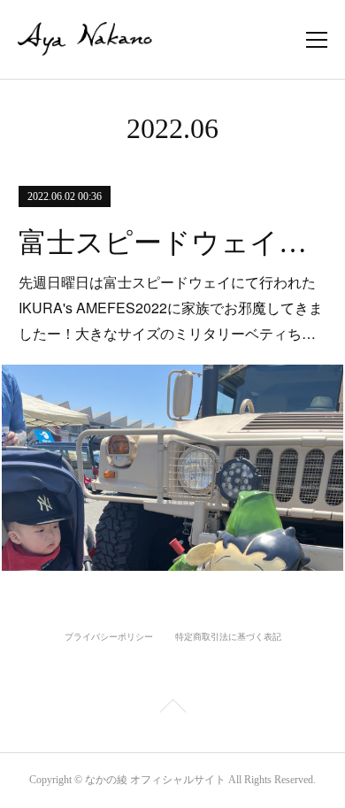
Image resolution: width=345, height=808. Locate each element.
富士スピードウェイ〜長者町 (172, 242)
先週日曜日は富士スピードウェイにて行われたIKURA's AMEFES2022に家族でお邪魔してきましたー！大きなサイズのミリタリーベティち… (171, 307)
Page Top (172, 709)
